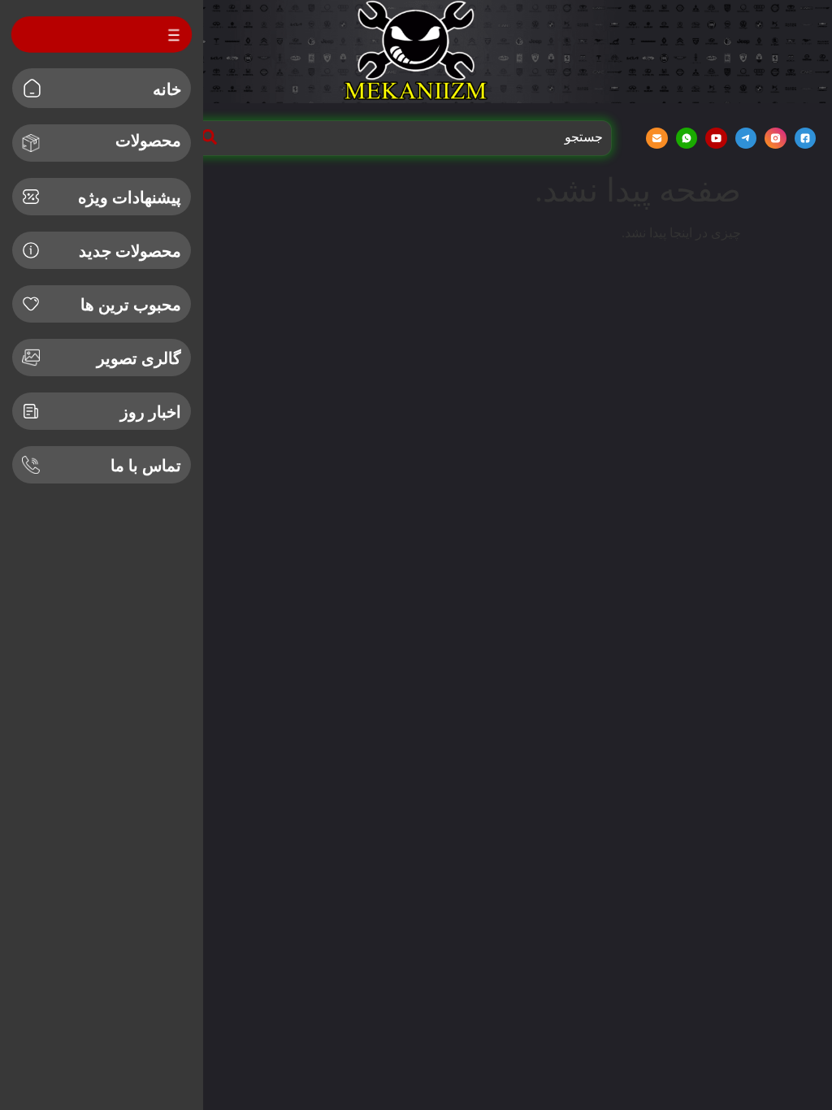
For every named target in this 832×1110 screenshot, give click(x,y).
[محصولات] (31, 143)
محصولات (148, 141)
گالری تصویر (139, 358)
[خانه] (32, 88)
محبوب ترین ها (130, 305)
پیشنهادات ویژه (129, 197)
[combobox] (413, 137)
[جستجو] (206, 137)
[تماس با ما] (31, 465)
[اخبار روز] (31, 411)
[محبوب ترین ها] (31, 304)
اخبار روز (150, 412)
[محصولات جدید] (31, 250)
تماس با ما (145, 466)
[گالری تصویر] (31, 357)
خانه (167, 89)
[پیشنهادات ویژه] (31, 197)
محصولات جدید (130, 251)
